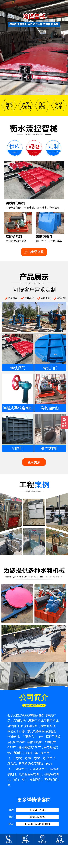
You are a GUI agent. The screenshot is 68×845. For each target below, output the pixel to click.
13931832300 (37, 816)
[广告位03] (34, 516)
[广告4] (34, 610)
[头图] (34, 47)
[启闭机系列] (25, 105)
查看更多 (34, 462)
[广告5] (34, 676)
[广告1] (34, 188)
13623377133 (37, 809)
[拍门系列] (42, 105)
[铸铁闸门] (8, 105)
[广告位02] (34, 297)
